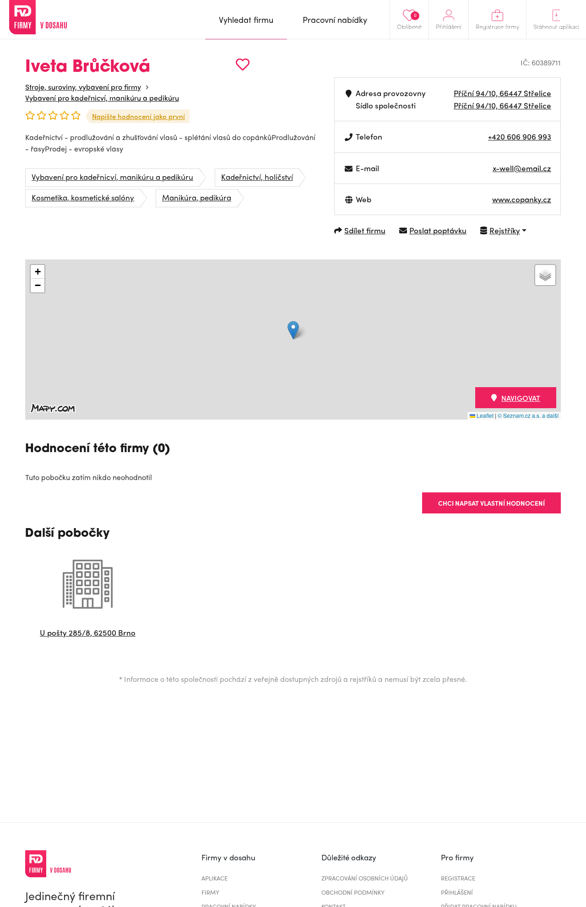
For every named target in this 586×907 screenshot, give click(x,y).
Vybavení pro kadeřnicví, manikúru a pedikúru (102, 97)
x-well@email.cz (522, 167)
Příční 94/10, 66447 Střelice (502, 92)
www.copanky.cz (521, 199)
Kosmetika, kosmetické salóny (83, 197)
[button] (293, 330)
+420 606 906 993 (519, 136)
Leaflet (484, 415)
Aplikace (214, 878)
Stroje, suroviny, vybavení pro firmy (83, 86)
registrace (458, 878)
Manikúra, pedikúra (196, 197)
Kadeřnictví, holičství (257, 176)
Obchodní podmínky (353, 892)
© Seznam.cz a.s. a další (528, 415)
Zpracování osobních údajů (364, 878)
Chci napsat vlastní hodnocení (491, 502)
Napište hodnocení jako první (138, 116)
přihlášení (457, 892)
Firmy (210, 892)
